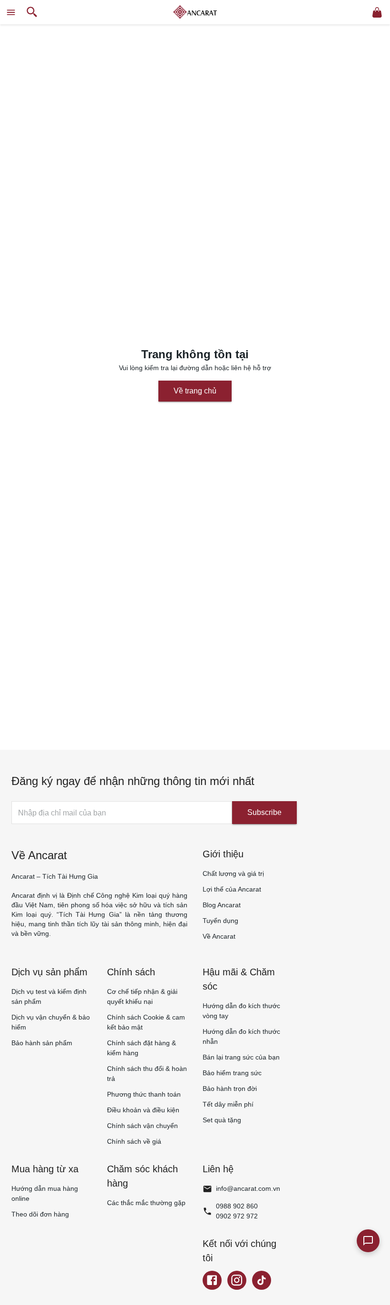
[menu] (11, 12)
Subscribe (264, 812)
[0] (377, 12)
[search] (32, 12)
